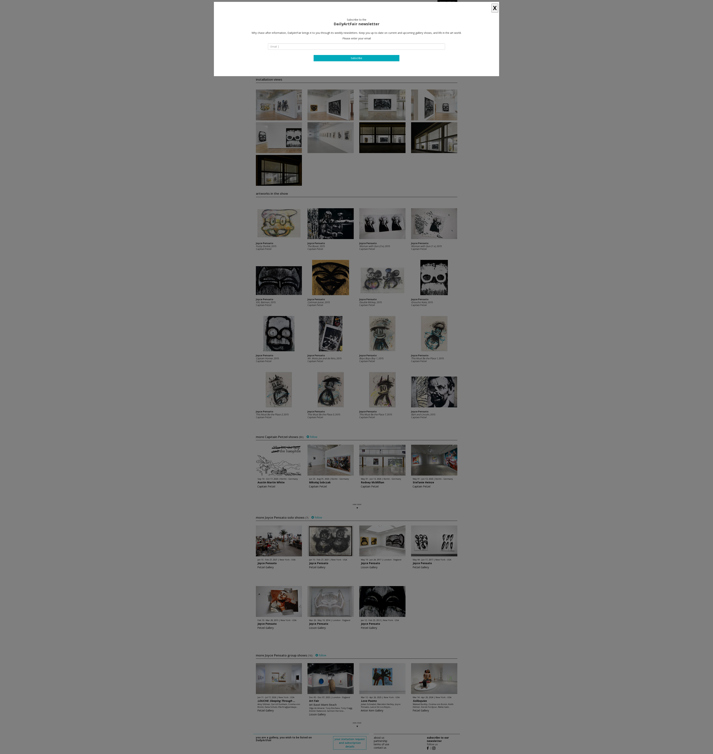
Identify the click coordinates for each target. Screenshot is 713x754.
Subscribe (356, 58)
